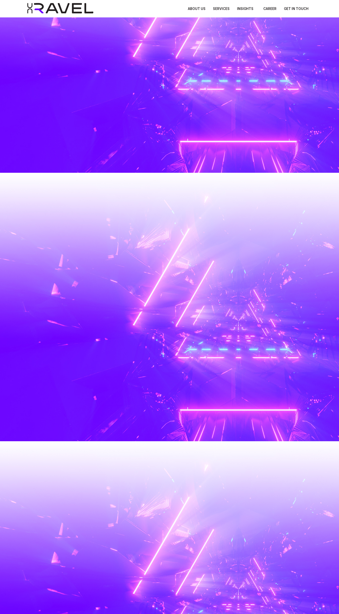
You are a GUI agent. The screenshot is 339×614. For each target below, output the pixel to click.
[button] (246, 8)
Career (269, 9)
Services (221, 9)
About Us (196, 9)
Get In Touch (296, 9)
